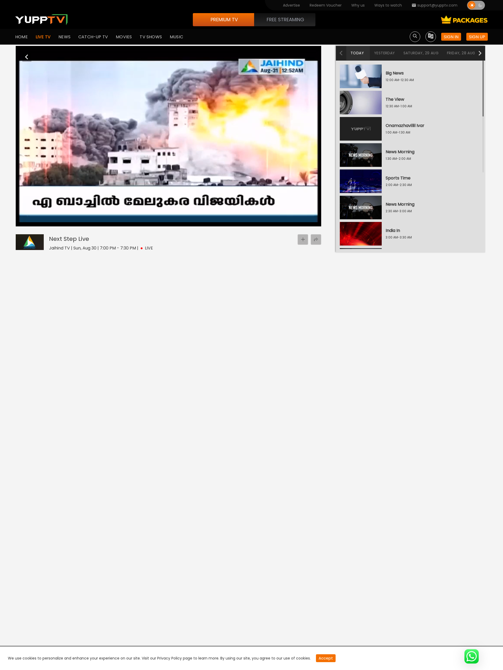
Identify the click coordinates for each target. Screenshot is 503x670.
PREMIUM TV (224, 19)
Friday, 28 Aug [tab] (461, 53)
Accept (326, 658)
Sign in (451, 37)
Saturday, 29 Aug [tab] (421, 53)
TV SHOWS (151, 37)
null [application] (35, 221)
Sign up (477, 37)
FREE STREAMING (285, 19)
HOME (21, 37)
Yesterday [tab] (384, 53)
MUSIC (176, 37)
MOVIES (124, 37)
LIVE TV (43, 37)
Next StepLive (69, 239)
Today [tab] (357, 53)
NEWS (64, 37)
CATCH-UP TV (93, 37)
